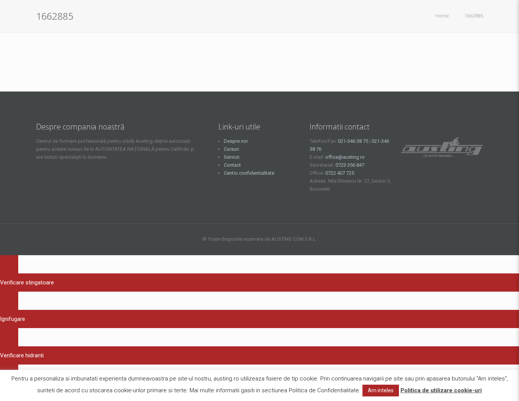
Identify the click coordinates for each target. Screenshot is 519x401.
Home (442, 16)
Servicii (231, 157)
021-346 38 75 (353, 141)
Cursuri (231, 149)
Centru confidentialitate (249, 173)
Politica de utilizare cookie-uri (441, 390)
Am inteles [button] (381, 390)
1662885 (473, 16)
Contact (232, 165)
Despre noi (236, 141)
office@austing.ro (345, 157)
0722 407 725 (339, 173)
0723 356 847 (349, 165)
